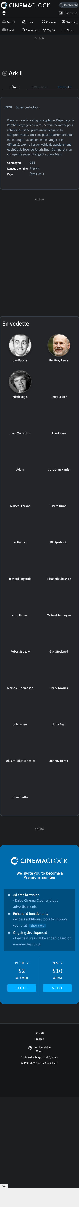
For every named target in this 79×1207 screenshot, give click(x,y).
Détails (14, 87)
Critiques (64, 87)
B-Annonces (33, 30)
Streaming (72, 22)
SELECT (21, 988)
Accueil (11, 22)
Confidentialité (42, 1048)
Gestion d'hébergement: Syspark (39, 1057)
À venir (11, 30)
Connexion (70, 13)
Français (39, 1039)
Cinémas (51, 22)
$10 (57, 975)
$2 (21, 975)
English (39, 1032)
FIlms (29, 22)
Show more (37, 926)
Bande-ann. (39, 87)
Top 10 (51, 30)
